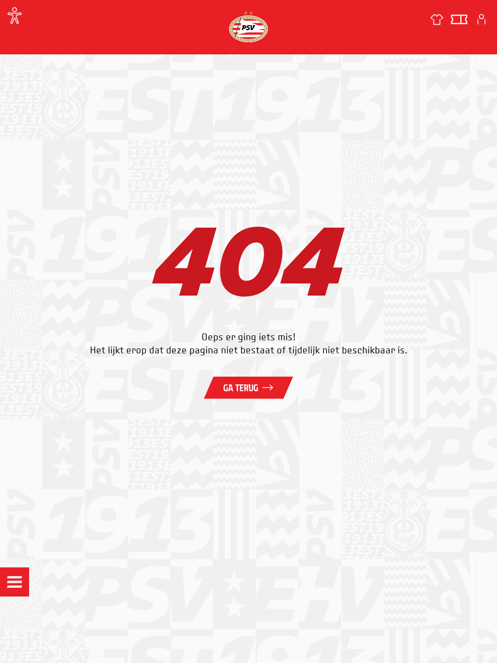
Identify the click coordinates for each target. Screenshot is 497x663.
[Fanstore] (437, 19)
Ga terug (240, 388)
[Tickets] (459, 19)
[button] (14, 582)
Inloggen (481, 19)
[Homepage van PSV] (248, 26)
